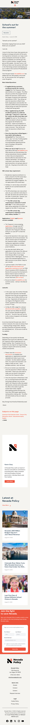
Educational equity (18, 416)
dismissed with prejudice (13, 309)
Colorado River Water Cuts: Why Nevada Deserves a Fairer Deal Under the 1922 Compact (15, 566)
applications (9, 226)
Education (6, 32)
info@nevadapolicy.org (15, 677)
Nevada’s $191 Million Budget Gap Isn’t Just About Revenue (12, 533)
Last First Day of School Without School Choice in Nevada (13, 597)
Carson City (23, 414)
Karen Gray (5, 37)
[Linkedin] (11, 721)
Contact (15, 688)
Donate (15, 685)
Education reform (7, 416)
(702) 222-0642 (15, 675)
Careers (15, 690)
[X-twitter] (15, 721)
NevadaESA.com (19, 74)
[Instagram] (19, 721)
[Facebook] (7, 721)
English (4, 418)
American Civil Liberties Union (10, 414)
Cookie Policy (15, 701)
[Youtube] (23, 721)
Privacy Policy (15, 704)
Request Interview (15, 693)
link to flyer (19, 277)
